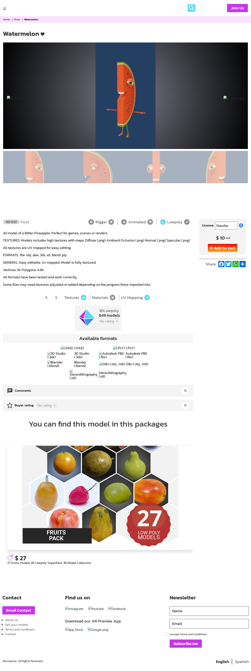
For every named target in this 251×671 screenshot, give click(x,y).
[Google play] (98, 629)
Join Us (237, 8)
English (222, 662)
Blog (58, 8)
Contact (10, 634)
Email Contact (18, 610)
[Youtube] (96, 608)
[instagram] (74, 608)
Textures (71, 297)
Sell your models (16, 624)
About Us (11, 620)
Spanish (242, 662)
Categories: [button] (36, 8)
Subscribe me (186, 644)
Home (17, 8)
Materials (100, 297)
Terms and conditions (20, 629)
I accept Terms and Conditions (188, 634)
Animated (134, 222)
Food (17, 19)
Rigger (98, 222)
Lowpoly (172, 222)
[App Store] (74, 629)
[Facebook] (117, 608)
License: (208, 225)
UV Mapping (132, 297)
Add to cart (224, 248)
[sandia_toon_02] (125, 95)
